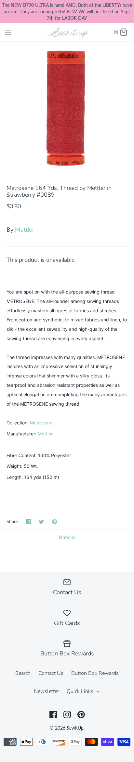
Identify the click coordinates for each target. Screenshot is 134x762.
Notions (67, 537)
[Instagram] (67, 714)
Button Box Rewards (95, 673)
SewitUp (75, 728)
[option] (67, 108)
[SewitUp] (67, 32)
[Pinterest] (81, 714)
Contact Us (50, 673)
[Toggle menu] (8, 32)
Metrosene (41, 422)
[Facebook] (53, 714)
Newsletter (46, 691)
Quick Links (81, 691)
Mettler (24, 229)
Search (23, 673)
